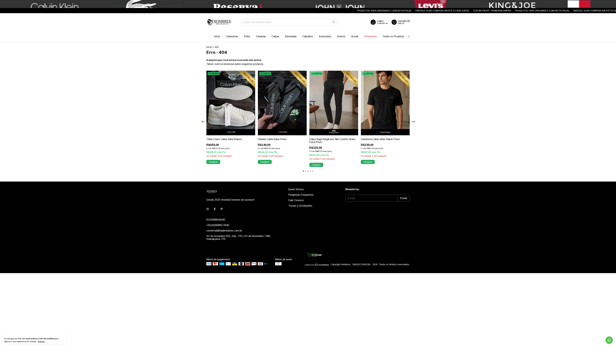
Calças (275, 36)
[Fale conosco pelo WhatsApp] (609, 340)
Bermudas (291, 36)
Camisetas (232, 36)
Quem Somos (296, 189)
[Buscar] (334, 22)
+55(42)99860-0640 (217, 225)
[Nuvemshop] (316, 265)
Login (380, 21)
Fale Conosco (296, 200)
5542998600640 (215, 219)
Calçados (307, 36)
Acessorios (325, 36)
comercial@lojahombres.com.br (224, 230)
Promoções (370, 36)
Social (354, 36)
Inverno (341, 36)
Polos (247, 36)
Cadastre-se (382, 23)
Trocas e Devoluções (300, 205)
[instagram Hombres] (207, 209)
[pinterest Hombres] (221, 209)
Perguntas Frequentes (301, 194)
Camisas (261, 36)
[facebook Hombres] (214, 209)
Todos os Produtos (393, 36)
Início (217, 36)
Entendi (41, 341)
